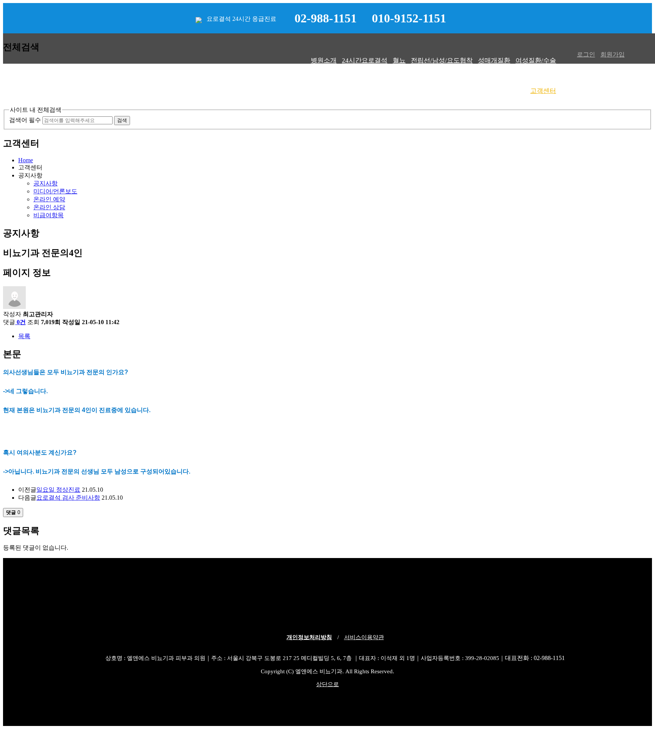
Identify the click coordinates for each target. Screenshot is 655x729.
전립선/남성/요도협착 (442, 60)
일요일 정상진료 (58, 489)
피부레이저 (509, 90)
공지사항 (45, 183)
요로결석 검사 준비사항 (68, 497)
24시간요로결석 (364, 60)
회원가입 (612, 54)
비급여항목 (48, 215)
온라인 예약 (49, 199)
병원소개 (324, 60)
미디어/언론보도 (55, 191)
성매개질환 (494, 60)
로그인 (586, 54)
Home (25, 160)
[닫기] (25, 102)
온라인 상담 (49, 207)
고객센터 (543, 90)
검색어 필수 (25, 120)
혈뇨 (399, 60)
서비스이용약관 (364, 637)
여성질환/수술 (536, 60)
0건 (21, 322)
